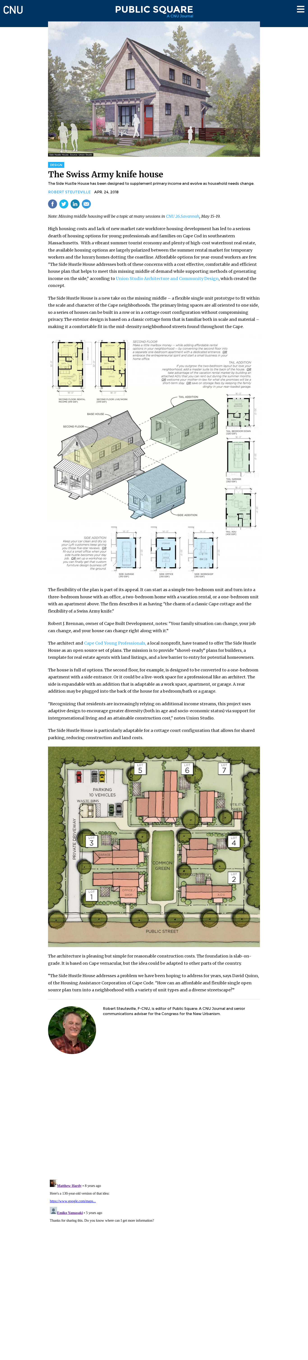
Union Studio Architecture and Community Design (167, 278)
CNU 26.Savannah (182, 216)
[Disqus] (154, 1117)
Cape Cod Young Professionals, (115, 643)
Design (56, 165)
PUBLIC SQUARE (154, 9)
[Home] (13, 8)
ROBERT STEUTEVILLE (69, 192)
